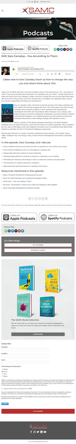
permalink (68, 205)
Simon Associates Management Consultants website (21, 188)
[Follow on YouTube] (37, 2)
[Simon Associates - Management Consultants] (38, 11)
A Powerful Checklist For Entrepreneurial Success (24, 175)
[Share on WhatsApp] (55, 49)
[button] (2, 10)
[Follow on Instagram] (29, 2)
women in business (43, 53)
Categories (38, 411)
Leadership (26, 53)
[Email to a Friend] (64, 49)
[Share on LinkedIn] (70, 49)
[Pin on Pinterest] (67, 49)
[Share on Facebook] (58, 49)
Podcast (33, 53)
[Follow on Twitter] (32, 2)
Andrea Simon (6, 53)
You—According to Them (22, 181)
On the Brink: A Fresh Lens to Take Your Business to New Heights (34, 185)
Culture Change (16, 53)
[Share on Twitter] (61, 49)
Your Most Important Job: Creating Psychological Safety (27, 178)
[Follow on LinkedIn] (35, 2)
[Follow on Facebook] (27, 2)
